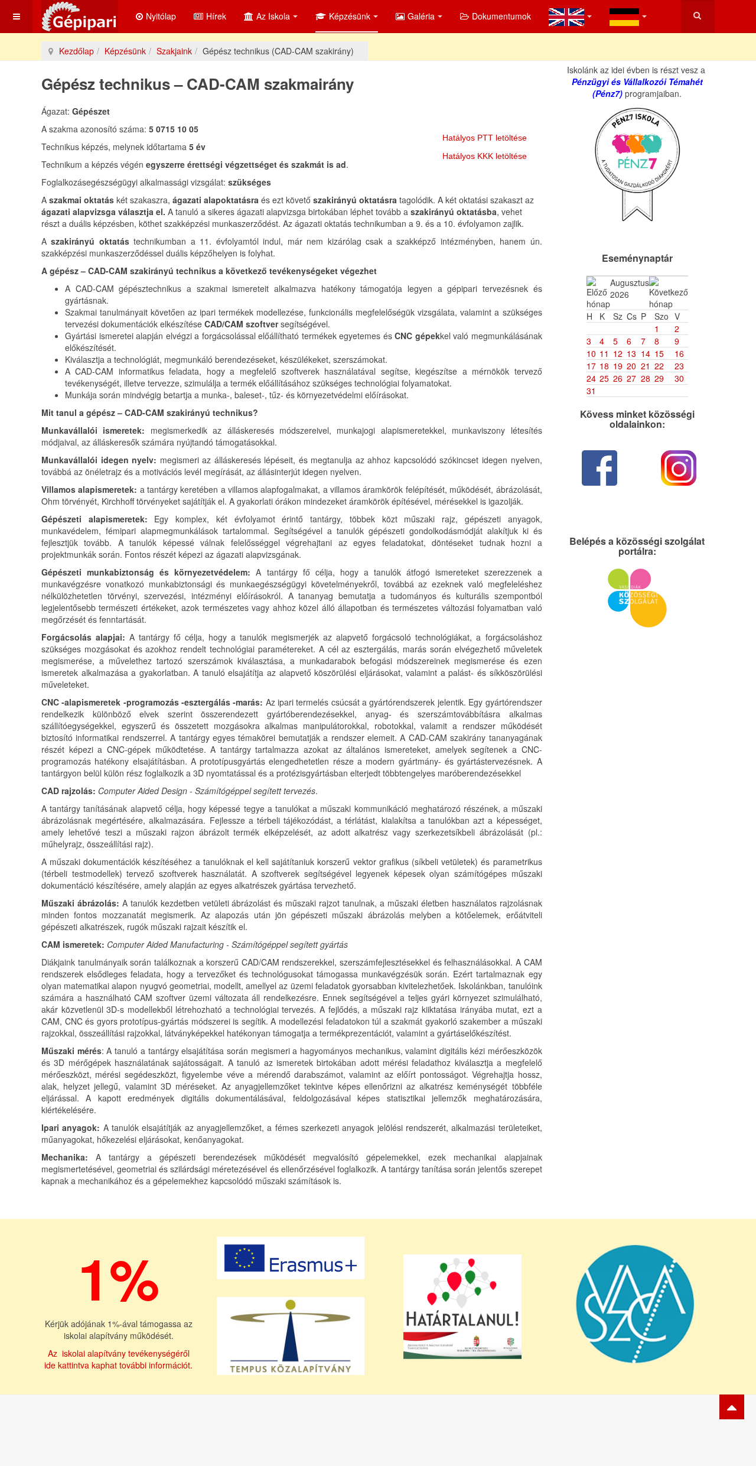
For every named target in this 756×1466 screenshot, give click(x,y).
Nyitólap (161, 16)
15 (659, 353)
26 (618, 378)
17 (591, 366)
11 (604, 353)
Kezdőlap (76, 51)
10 (591, 353)
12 (618, 353)
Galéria (421, 16)
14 (645, 353)
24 (591, 378)
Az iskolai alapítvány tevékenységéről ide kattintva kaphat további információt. (118, 1359)
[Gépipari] (79, 16)
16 (679, 353)
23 (679, 366)
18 (604, 366)
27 (631, 378)
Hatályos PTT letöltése (484, 137)
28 (645, 378)
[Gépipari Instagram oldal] (679, 468)
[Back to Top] (731, 1407)
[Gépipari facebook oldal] (600, 468)
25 (604, 378)
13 (631, 353)
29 (659, 378)
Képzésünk (349, 16)
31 (591, 390)
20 (631, 366)
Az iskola (273, 16)
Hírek (216, 16)
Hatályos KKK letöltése (484, 156)
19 (618, 366)
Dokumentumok (501, 16)
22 (659, 366)
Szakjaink (174, 51)
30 (679, 378)
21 (645, 366)
